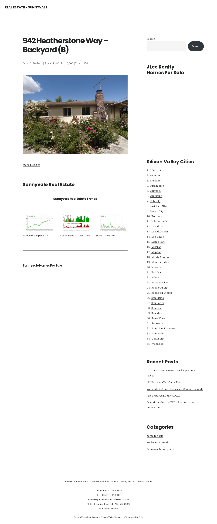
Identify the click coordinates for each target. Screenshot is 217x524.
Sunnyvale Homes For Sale (42, 265)
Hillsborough (159, 221)
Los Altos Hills (160, 231)
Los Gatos (157, 236)
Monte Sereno (160, 257)
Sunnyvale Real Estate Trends (75, 198)
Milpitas (156, 251)
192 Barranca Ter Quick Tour (164, 382)
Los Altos (157, 226)
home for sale (155, 435)
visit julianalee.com (109, 508)
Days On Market (106, 235)
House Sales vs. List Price (74, 235)
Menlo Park (158, 241)
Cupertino (156, 195)
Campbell (155, 190)
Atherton (155, 170)
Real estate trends (158, 442)
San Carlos (157, 302)
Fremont (156, 216)
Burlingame (157, 185)
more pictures (31, 164)
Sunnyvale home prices (160, 449)
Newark (156, 267)
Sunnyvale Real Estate (49, 184)
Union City (157, 338)
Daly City (155, 200)
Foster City (156, 211)
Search (151, 38)
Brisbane (155, 180)
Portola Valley (159, 282)
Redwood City (159, 287)
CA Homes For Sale (133, 517)
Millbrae (156, 246)
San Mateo (157, 313)
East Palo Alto (158, 206)
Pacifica (156, 272)
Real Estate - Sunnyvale (26, 7)
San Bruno (157, 297)
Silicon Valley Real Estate (86, 517)
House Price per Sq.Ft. (36, 235)
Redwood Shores (161, 292)
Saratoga (157, 323)
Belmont (155, 175)
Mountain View (160, 262)
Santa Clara (158, 318)
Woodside (157, 343)
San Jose (156, 308)
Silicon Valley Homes (111, 517)
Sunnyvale (157, 333)
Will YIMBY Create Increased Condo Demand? (175, 388)
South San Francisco (163, 328)
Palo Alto (156, 277)
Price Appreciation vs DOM (163, 395)
